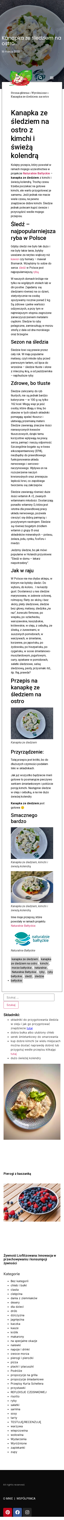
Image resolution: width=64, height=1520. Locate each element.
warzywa (17, 1426)
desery (15, 1302)
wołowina (17, 1435)
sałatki (15, 1405)
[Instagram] (27, 1512)
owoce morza (20, 1353)
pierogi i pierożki (22, 1358)
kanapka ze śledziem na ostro (31, 961)
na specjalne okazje (24, 1341)
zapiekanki (18, 1447)
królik (14, 1332)
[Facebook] (17, 1512)
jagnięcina (17, 1319)
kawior (15, 259)
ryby (42, 972)
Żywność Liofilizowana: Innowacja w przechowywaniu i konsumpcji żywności (30, 1259)
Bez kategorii (19, 1281)
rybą (36, 272)
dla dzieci (17, 1306)
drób (14, 1311)
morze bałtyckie (22, 967)
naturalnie (41, 967)
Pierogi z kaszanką (17, 1173)
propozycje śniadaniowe (27, 1379)
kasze (14, 1328)
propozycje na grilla (24, 1375)
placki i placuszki (22, 1366)
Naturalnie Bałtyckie (36, 173)
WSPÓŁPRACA (26, 1498)
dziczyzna (17, 1315)
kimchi (44, 963)
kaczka (15, 1324)
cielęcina (16, 1294)
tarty (14, 1417)
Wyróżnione (19, 1443)
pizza (14, 1362)
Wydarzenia (18, 1439)
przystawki (18, 1388)
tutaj (14, 1054)
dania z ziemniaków (24, 1298)
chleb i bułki (19, 1285)
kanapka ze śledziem (25, 959)
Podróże (16, 1370)
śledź (22, 267)
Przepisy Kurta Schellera (27, 1383)
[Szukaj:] (29, 997)
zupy (14, 1452)
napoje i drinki (20, 1349)
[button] (41, 78)
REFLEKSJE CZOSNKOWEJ (29, 1392)
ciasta (15, 1289)
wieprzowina (19, 1430)
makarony (17, 1336)
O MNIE (8, 1498)
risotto (15, 1396)
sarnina (15, 1409)
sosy (14, 1413)
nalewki (16, 1345)
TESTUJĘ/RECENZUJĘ (26, 1422)
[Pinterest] (7, 1512)
